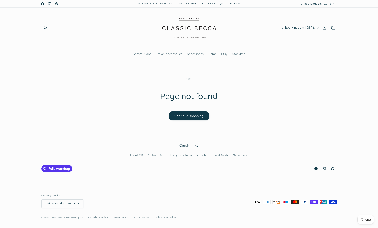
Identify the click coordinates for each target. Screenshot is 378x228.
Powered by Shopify (77, 217)
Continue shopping (189, 116)
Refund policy (100, 217)
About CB (136, 155)
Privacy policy (120, 217)
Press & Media (220, 155)
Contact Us (155, 155)
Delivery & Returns (179, 155)
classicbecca (58, 217)
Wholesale (240, 155)
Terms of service (141, 217)
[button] (45, 27)
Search (201, 155)
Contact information (165, 217)
